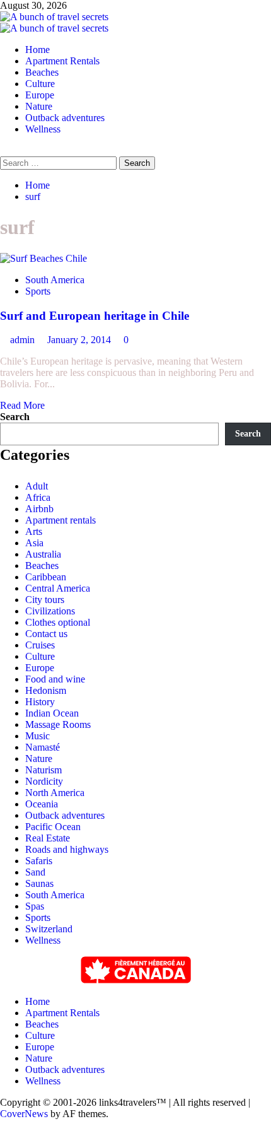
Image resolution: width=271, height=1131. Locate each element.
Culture (40, 83)
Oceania (41, 804)
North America (54, 792)
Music (37, 735)
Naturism (43, 770)
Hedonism (45, 690)
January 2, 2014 (80, 339)
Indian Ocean (52, 713)
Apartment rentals (60, 520)
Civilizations (50, 611)
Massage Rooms (58, 724)
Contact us (46, 633)
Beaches (42, 72)
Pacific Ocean (53, 826)
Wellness (43, 129)
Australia (43, 554)
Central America (57, 588)
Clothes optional (57, 622)
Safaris (38, 860)
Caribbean (45, 576)
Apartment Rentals (62, 61)
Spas (34, 906)
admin (23, 339)
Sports (37, 291)
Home (37, 49)
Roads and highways (66, 849)
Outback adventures (65, 117)
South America (54, 279)
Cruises (40, 645)
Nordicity (44, 781)
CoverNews (24, 1113)
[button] (4, 150)
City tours (44, 599)
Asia (34, 542)
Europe (39, 95)
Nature (38, 106)
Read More (22, 405)
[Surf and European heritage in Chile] (43, 258)
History (40, 701)
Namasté (42, 747)
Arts (33, 531)
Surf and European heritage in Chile (94, 315)
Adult (36, 486)
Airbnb (39, 508)
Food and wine (55, 679)
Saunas (39, 883)
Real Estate (47, 838)
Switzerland (48, 928)
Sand (35, 872)
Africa (37, 497)
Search (15, 416)
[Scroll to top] (4, 1125)
